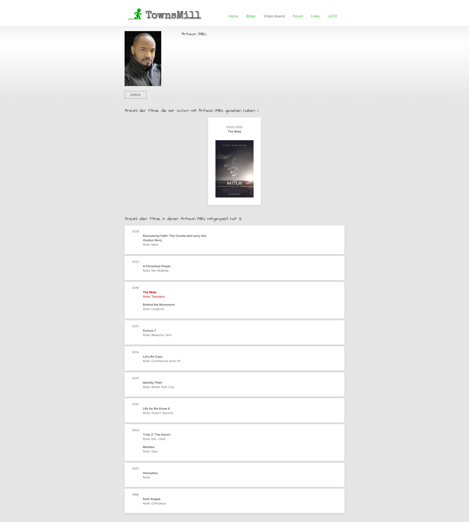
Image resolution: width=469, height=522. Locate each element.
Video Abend (274, 16)
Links (315, 16)
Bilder (251, 16)
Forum (298, 16)
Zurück (135, 94)
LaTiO (332, 16)
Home (233, 16)
